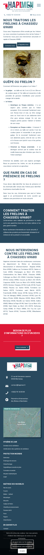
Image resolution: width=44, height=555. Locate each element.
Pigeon (5, 517)
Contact (5, 528)
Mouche (5, 500)
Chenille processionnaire (11, 507)
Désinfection (7, 520)
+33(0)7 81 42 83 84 (13, 15)
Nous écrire (37, 15)
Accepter (22, 551)
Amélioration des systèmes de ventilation (16, 449)
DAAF (5, 477)
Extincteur (6, 457)
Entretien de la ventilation (11, 445)
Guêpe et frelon (8, 504)
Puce (4, 513)
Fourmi (5, 491)
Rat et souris (7, 487)
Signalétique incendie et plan (12, 467)
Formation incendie (9, 470)
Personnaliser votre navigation (22, 546)
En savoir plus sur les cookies (22, 542)
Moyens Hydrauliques (10, 473)
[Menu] (38, 5)
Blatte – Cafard (8, 494)
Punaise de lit (7, 510)
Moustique (6, 497)
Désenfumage (7, 464)
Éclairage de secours (9, 461)
